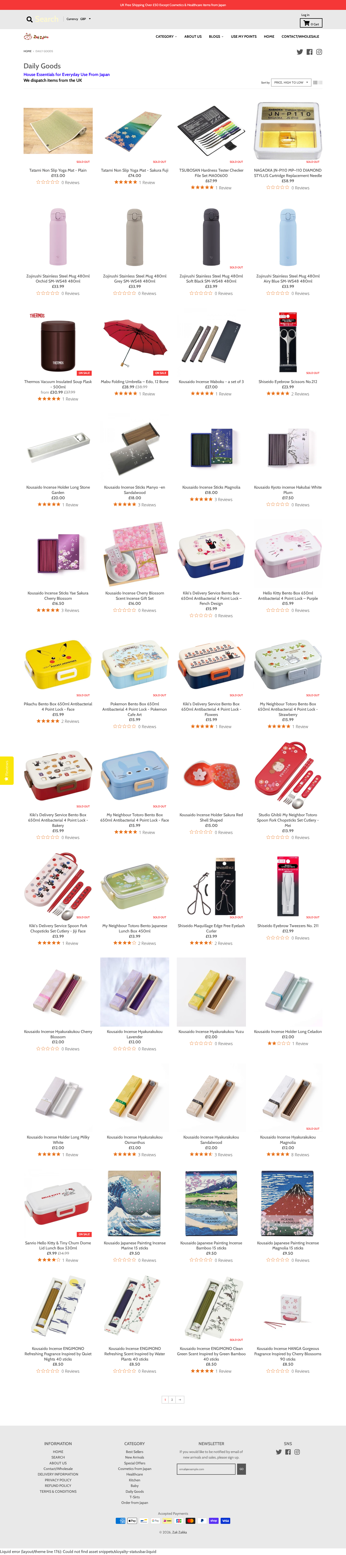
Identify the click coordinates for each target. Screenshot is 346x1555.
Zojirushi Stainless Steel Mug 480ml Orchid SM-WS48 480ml (58, 279)
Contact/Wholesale (58, 1468)
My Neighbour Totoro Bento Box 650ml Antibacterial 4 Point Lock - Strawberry (288, 709)
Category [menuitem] (165, 36)
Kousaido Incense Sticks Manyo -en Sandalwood (134, 490)
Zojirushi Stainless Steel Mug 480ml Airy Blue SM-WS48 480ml (288, 279)
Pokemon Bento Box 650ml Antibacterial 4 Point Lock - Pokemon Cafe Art (134, 709)
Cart (315, 24)
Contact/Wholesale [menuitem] (300, 36)
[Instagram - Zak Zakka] (319, 52)
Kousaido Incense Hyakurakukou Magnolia (288, 1140)
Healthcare (134, 1474)
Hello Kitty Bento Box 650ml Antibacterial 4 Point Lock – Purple (288, 596)
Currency (72, 19)
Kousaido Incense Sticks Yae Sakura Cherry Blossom (58, 596)
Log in (305, 15)
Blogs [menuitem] (214, 36)
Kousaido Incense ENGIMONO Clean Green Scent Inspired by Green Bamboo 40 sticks (211, 1354)
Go (241, 1469)
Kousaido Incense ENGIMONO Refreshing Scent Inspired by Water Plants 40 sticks (134, 1354)
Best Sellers (134, 1451)
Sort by (265, 82)
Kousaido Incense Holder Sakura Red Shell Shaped (211, 817)
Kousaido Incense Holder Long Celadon (288, 1031)
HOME (58, 1451)
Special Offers (134, 1463)
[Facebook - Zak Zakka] (309, 52)
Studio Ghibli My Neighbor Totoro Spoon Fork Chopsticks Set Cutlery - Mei (288, 820)
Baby (135, 1485)
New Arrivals (134, 1457)
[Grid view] (315, 82)
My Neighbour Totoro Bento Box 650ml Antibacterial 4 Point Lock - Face (134, 817)
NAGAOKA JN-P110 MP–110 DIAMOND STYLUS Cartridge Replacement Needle (288, 173)
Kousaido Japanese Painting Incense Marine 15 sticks (135, 1246)
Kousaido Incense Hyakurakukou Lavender (135, 1034)
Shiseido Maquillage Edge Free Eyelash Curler (211, 928)
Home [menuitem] (269, 36)
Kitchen (134, 1480)
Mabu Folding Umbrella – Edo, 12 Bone (134, 381)
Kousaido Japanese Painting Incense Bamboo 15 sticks (211, 1246)
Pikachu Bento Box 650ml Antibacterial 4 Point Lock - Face (58, 707)
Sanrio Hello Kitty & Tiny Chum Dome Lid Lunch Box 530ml (58, 1246)
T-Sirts (135, 1497)
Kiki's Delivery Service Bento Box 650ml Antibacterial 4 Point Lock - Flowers (211, 709)
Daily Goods (135, 1491)
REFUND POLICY (58, 1485)
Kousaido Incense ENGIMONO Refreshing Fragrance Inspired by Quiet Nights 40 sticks (58, 1354)
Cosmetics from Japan (134, 1468)
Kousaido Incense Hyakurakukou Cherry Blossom (58, 1034)
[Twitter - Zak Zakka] (300, 52)
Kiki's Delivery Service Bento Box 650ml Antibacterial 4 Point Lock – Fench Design (211, 598)
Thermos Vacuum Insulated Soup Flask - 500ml (58, 384)
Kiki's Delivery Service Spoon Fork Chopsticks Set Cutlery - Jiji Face (58, 928)
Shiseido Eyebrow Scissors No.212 (288, 381)
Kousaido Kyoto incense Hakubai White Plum (288, 490)
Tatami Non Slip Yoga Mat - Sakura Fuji (134, 170)
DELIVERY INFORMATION (58, 1474)
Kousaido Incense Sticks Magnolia (211, 487)
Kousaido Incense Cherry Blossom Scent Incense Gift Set (134, 596)
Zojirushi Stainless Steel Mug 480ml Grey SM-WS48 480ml (134, 279)
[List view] (320, 82)
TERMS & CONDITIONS (58, 1491)
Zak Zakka (179, 1532)
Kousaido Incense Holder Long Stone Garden (58, 490)
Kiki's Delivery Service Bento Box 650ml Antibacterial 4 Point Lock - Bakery (58, 820)
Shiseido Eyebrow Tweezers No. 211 (288, 925)
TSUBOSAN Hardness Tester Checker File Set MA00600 (211, 173)
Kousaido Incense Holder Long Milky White (58, 1140)
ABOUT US (58, 1463)
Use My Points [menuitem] (244, 36)
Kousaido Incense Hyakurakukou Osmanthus (135, 1140)
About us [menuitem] (193, 36)
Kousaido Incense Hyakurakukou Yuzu (211, 1031)
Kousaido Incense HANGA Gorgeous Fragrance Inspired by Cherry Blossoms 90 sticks (287, 1354)
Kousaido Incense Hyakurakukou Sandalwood (211, 1140)
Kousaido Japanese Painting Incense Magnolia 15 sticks (288, 1246)
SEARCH (58, 1457)
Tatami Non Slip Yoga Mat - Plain (58, 170)
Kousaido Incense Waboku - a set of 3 (211, 381)
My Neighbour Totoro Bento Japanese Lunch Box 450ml (134, 928)
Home (27, 51)
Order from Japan (134, 1502)
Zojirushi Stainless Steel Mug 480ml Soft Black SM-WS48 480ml (211, 279)
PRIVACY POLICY (58, 1480)
